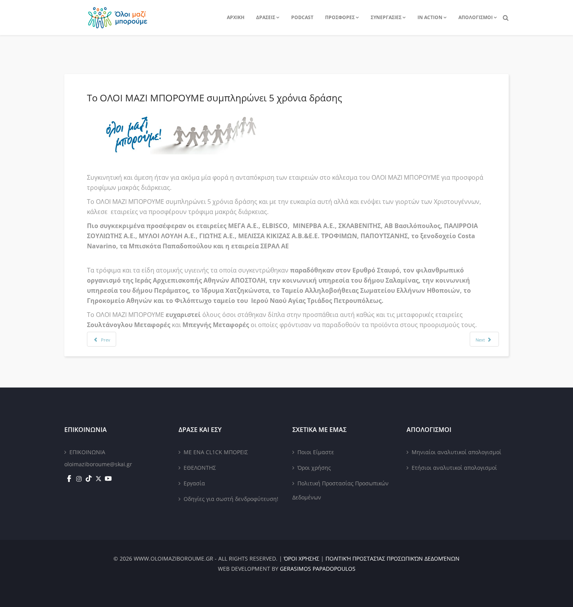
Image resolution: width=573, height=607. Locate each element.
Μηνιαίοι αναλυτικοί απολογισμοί (456, 452)
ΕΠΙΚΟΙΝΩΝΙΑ (87, 452)
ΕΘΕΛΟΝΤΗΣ (200, 467)
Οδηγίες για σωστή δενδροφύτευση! (231, 499)
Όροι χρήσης (314, 467)
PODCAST (302, 17)
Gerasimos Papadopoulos (317, 568)
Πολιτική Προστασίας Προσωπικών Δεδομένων (340, 490)
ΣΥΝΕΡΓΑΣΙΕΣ (386, 17)
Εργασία (194, 483)
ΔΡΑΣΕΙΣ (265, 17)
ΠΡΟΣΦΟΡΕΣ (340, 17)
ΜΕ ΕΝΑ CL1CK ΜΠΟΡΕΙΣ (216, 452)
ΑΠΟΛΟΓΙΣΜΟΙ (475, 17)
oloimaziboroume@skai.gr (98, 464)
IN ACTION (429, 17)
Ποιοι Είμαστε (315, 452)
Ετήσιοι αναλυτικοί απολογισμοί (454, 467)
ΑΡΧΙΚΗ (235, 17)
